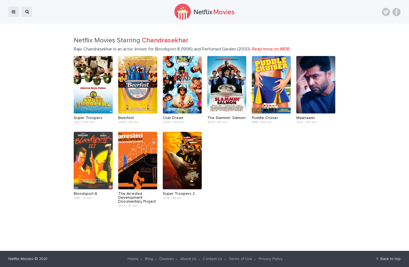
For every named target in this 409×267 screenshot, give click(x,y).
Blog (149, 259)
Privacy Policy (271, 259)
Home (133, 259)
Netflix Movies (20, 259)
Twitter (386, 12)
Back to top (390, 259)
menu (13, 11)
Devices (166, 259)
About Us (188, 259)
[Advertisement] (204, 225)
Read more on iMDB (271, 49)
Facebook (396, 12)
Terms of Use (240, 259)
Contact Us (212, 259)
